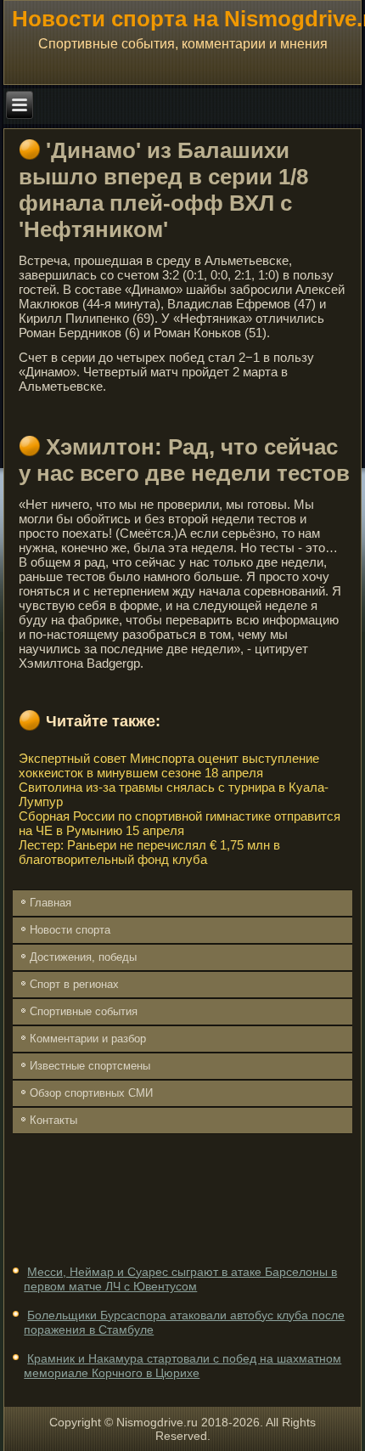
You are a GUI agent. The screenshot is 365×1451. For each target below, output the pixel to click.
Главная (50, 902)
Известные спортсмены (90, 1065)
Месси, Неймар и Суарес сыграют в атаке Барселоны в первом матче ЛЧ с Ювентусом (180, 1279)
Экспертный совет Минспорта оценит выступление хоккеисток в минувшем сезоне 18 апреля (169, 765)
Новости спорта (70, 929)
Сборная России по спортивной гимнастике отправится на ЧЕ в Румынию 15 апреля (179, 823)
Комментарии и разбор (88, 1038)
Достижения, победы (83, 957)
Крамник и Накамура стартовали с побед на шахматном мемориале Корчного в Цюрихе (182, 1366)
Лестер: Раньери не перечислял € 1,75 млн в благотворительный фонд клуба (149, 852)
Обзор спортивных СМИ (91, 1093)
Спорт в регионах (74, 984)
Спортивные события (84, 1011)
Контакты (53, 1120)
